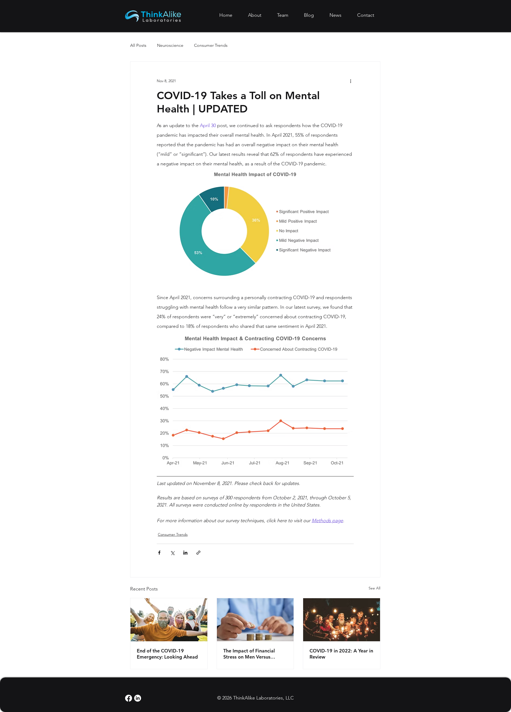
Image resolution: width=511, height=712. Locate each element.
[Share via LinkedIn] (185, 552)
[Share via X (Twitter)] (172, 552)
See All (374, 588)
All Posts (138, 45)
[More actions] (350, 81)
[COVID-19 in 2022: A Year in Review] (341, 619)
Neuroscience (170, 45)
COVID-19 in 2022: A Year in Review (341, 654)
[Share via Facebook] (159, 552)
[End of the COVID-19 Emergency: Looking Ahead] (168, 619)
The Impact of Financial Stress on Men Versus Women (249, 654)
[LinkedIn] (137, 698)
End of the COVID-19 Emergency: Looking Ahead (167, 654)
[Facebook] (128, 698)
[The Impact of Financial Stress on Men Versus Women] (255, 619)
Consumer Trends (211, 45)
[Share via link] (198, 552)
